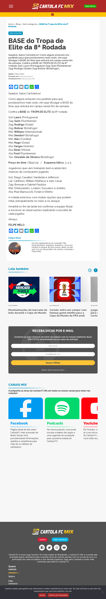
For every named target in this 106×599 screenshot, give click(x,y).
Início (11, 24)
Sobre (11, 576)
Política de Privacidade (58, 595)
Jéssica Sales (13, 305)
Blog (18, 24)
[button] (90, 270)
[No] (102, 592)
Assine (42, 539)
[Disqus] (37, 489)
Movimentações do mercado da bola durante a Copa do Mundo (27, 311)
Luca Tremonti (54, 305)
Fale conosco (60, 539)
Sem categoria (30, 24)
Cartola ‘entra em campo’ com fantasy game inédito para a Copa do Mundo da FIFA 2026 (68, 312)
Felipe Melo (19, 74)
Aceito (42, 595)
